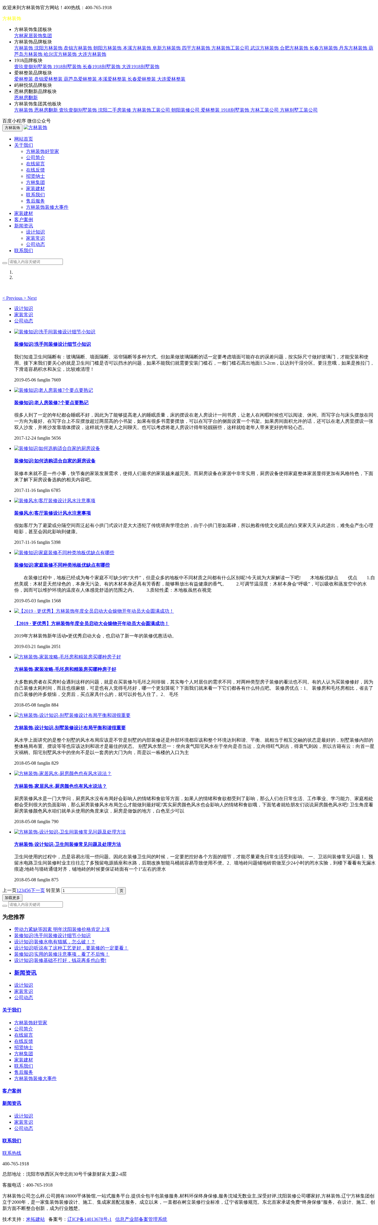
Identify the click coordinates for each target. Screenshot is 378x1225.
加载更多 (12, 897)
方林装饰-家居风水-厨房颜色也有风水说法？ (60, 786)
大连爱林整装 (171, 78)
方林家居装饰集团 (33, 35)
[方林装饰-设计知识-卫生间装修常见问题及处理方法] (70, 831)
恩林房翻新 (26, 97)
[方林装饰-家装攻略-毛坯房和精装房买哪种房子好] (67, 656)
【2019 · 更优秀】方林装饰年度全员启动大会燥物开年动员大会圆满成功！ (91, 623)
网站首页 (23, 138)
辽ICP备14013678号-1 (89, 1219)
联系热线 (11, 1153)
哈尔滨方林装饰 (61, 54)
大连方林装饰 (92, 54)
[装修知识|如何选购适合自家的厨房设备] (57, 448)
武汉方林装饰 (265, 47)
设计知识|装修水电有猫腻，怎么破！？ (54, 941)
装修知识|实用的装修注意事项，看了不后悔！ (62, 954)
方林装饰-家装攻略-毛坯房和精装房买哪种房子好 (65, 669)
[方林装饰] (35, 127)
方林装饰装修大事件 (47, 207)
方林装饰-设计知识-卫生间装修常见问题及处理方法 (67, 844)
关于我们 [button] (23, 145)
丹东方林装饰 (354, 47)
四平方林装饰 (196, 47)
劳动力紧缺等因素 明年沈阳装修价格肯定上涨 (62, 929)
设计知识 (35, 231)
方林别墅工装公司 (299, 109)
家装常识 (35, 238)
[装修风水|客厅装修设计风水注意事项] (54, 500)
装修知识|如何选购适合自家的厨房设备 (55, 460)
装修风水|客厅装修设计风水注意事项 (52, 513)
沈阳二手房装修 (115, 109)
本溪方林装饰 (137, 47)
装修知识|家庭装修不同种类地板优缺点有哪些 (62, 564)
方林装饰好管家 (42, 151)
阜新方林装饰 (167, 47)
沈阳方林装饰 (49, 47)
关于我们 (11, 1009)
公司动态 (35, 244)
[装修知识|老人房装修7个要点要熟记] (53, 390)
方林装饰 (24, 47)
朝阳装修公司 (186, 109)
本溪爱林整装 (113, 78)
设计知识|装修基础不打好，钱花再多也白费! (60, 960)
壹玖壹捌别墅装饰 (33, 66)
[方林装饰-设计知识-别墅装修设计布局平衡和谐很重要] (72, 715)
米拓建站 (35, 1219)
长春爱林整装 (142, 78)
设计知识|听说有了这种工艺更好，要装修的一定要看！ (71, 947)
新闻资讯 (11, 1103)
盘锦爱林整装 (49, 78)
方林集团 (35, 182)
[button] (13, 298)
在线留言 (35, 163)
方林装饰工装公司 (230, 47)
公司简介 (35, 157)
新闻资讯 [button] (23, 225)
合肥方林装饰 (294, 47)
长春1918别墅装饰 (102, 66)
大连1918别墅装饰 (140, 66)
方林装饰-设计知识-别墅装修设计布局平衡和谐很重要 (70, 727)
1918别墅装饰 (68, 66)
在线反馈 (35, 169)
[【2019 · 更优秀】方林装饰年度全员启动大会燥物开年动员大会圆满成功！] (94, 611)
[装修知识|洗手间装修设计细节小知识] (54, 331)
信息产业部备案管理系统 (141, 1219)
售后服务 (35, 200)
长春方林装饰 (324, 47)
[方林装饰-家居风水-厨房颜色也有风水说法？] (63, 773)
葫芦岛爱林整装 (81, 78)
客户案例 (23, 219)
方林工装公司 (265, 109)
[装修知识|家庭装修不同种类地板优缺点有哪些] (64, 552)
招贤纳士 (35, 176)
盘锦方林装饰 (78, 47)
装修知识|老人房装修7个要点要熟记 (51, 402)
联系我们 (35, 194)
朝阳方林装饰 (108, 47)
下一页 (38, 890)
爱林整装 (24, 78)
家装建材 (35, 188)
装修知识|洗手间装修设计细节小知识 (52, 344)
